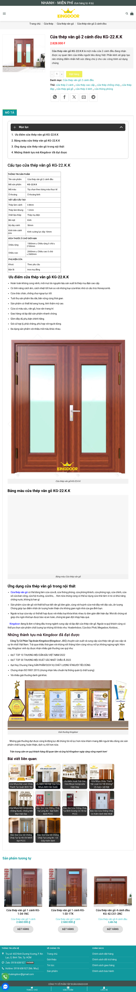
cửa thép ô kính (83, 88)
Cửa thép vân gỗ (65, 23)
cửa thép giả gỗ (64, 88)
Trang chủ (35, 23)
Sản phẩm (68, 990)
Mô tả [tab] (9, 112)
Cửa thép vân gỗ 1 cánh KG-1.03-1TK (68, 912)
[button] (4, 13)
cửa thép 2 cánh (64, 84)
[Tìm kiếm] (127, 13)
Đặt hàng (74, 74)
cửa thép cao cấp (85, 84)
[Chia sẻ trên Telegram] (93, 97)
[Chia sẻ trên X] (74, 97)
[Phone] (5, 976)
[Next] (133, 903)
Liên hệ (104, 990)
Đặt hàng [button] (23, 929)
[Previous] (2, 903)
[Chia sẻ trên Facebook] (64, 97)
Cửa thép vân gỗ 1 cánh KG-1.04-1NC (23, 912)
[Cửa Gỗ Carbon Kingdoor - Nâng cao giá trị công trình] (68, 13)
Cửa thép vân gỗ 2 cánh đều (91, 23)
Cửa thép (48, 23)
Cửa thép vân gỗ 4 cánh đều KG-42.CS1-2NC (113, 912)
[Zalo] (5, 986)
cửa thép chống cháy (108, 84)
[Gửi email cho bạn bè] (84, 97)
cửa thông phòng (103, 88)
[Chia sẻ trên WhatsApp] (55, 97)
